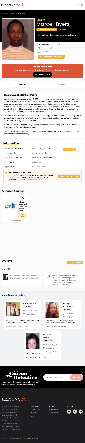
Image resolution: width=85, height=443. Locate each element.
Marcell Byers (21, 13)
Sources (62, 84)
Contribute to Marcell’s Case (51, 57)
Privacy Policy (54, 409)
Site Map (52, 406)
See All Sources (15, 220)
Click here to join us (34, 180)
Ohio (12, 13)
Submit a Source (75, 263)
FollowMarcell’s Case (47, 30)
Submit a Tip (69, 150)
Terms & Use (53, 413)
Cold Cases (35, 406)
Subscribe (76, 377)
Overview (22, 84)
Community (35, 409)
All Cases (5, 13)
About (33, 416)
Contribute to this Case (69, 176)
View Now (22, 215)
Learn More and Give (42, 74)
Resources (34, 413)
